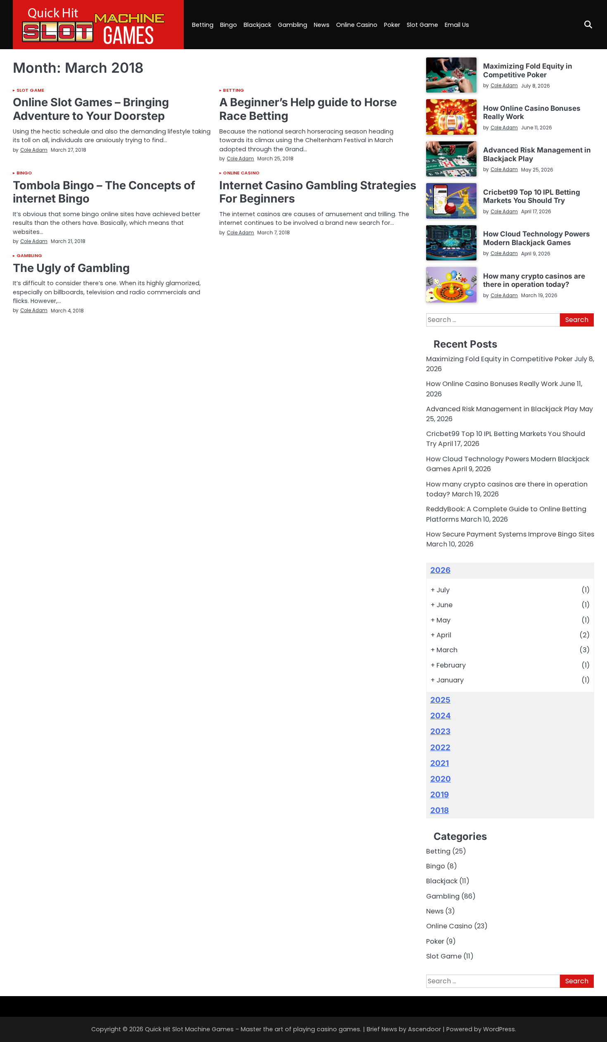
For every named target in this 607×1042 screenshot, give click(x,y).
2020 (440, 779)
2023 (440, 731)
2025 (440, 700)
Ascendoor (424, 1029)
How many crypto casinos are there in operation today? (534, 280)
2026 (440, 570)
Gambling (292, 25)
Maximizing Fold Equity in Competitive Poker (527, 70)
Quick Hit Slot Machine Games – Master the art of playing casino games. (253, 1029)
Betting (202, 25)
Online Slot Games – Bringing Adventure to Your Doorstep (91, 109)
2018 (439, 810)
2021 (439, 763)
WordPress (499, 1029)
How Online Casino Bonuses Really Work (532, 112)
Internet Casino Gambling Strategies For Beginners (317, 192)
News (322, 25)
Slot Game (422, 25)
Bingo (228, 25)
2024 (440, 715)
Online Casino (356, 25)
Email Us (457, 25)
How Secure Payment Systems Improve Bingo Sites (510, 534)
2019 (439, 794)
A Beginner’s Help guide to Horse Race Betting (308, 109)
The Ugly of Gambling (71, 268)
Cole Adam (33, 150)
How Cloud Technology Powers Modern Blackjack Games (536, 237)
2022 (440, 747)
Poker (392, 25)
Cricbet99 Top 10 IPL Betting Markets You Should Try (531, 196)
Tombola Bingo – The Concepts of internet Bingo (104, 192)
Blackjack (257, 25)
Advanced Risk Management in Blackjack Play (537, 153)
